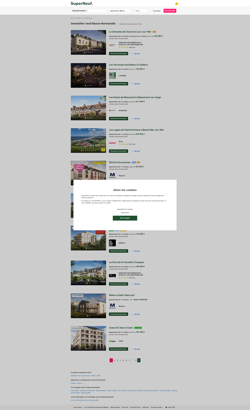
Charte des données (157, 201)
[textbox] (89, 11)
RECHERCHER (170, 11)
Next (104, 42)
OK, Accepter (125, 218)
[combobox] (89, 11)
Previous (72, 42)
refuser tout (125, 213)
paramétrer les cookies (125, 209)
